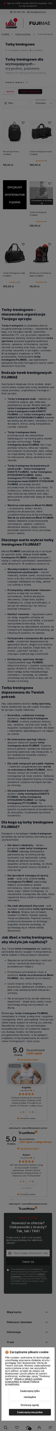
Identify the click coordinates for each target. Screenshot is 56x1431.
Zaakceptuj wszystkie (30, 1412)
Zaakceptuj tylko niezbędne (30, 1394)
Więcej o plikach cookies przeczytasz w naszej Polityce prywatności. (23, 1381)
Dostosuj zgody (30, 1405)
